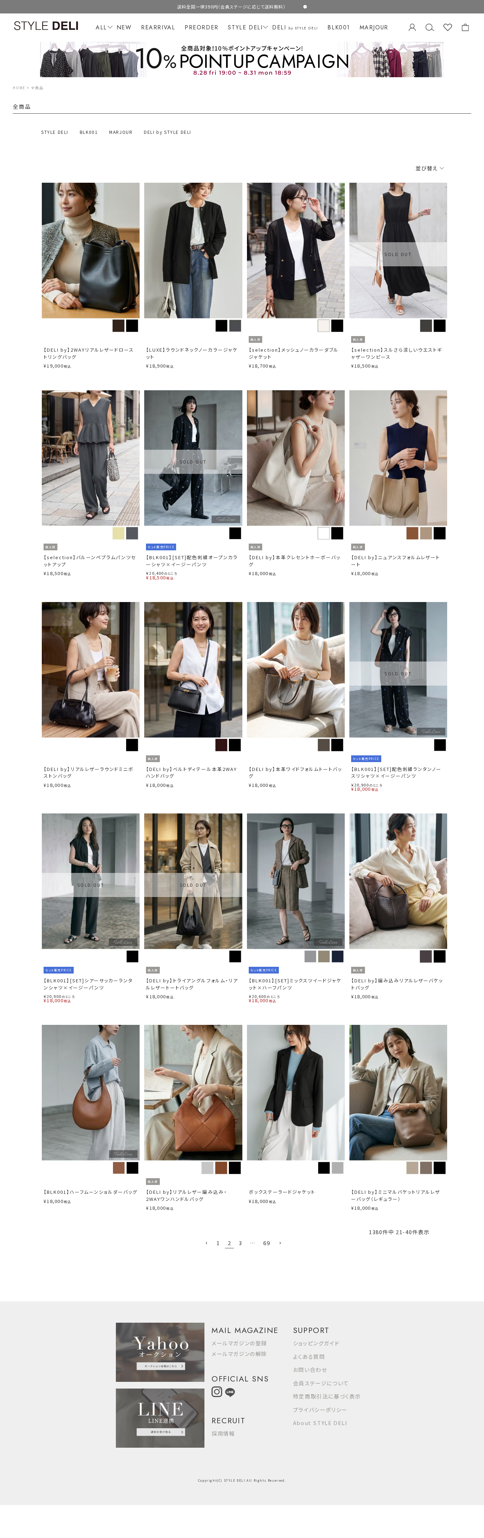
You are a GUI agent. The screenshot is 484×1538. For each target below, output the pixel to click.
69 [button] (266, 1243)
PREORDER (202, 27)
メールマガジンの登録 (239, 1343)
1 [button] (218, 1243)
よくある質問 (309, 1356)
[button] (206, 1243)
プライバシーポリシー (320, 1409)
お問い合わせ (310, 1369)
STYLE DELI (245, 27)
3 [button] (240, 1243)
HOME (19, 87)
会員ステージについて (321, 1383)
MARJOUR (374, 27)
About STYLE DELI (320, 1422)
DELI (295, 27)
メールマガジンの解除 (239, 1353)
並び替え (427, 168)
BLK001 (338, 27)
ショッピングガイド (316, 1343)
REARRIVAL (158, 27)
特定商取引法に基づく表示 (327, 1396)
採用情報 (223, 1433)
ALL (101, 27)
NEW (124, 27)
